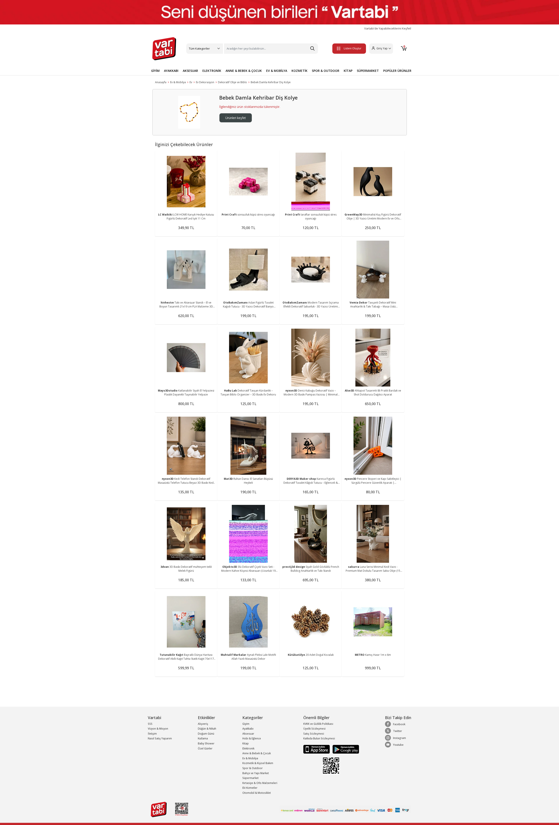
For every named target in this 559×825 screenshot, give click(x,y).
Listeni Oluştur (352, 48)
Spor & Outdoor (252, 768)
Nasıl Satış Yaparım (160, 738)
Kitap (245, 743)
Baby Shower (206, 743)
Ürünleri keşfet (235, 118)
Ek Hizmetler (249, 788)
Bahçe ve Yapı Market (255, 773)
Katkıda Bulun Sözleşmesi (319, 738)
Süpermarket (250, 778)
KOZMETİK (299, 71)
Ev (191, 82)
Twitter (397, 731)
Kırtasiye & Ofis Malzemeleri (259, 783)
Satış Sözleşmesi (313, 733)
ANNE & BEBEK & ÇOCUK (244, 71)
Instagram (399, 738)
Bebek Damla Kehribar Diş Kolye (271, 82)
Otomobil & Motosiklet (256, 793)
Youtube (398, 745)
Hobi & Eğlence (251, 738)
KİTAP (348, 71)
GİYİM (155, 71)
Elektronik (248, 748)
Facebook (399, 724)
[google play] (344, 749)
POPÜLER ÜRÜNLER (397, 71)
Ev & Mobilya (178, 82)
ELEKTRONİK (211, 71)
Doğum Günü (206, 733)
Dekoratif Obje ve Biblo (232, 82)
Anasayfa (160, 82)
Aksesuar (248, 733)
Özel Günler (205, 748)
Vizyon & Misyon (158, 728)
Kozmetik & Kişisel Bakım (257, 763)
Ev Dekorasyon (205, 82)
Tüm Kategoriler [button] (199, 48)
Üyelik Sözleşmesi (314, 728)
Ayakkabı (248, 728)
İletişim (152, 733)
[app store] (316, 749)
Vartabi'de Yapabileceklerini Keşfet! (387, 28)
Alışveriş (203, 724)
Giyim (245, 724)
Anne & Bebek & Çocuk (256, 753)
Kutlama (203, 738)
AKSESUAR (190, 71)
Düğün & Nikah (207, 728)
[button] (381, 48)
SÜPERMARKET (368, 71)
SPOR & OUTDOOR (325, 71)
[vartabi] (164, 48)
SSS (150, 724)
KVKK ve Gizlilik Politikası (318, 724)
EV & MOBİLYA (276, 71)
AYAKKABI (171, 71)
